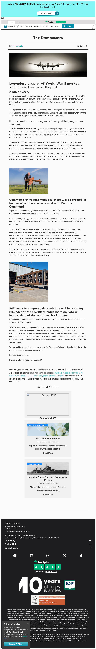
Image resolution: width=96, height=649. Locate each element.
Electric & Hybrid (39, 26)
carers (61, 376)
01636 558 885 (12, 523)
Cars (10, 22)
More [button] (56, 26)
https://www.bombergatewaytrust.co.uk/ (25, 360)
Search (68, 26)
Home (22, 26)
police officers (49, 376)
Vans (18, 22)
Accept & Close (16, 644)
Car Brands (29, 26)
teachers (58, 373)
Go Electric (49, 26)
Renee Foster (17, 46)
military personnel (70, 373)
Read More (48, 453)
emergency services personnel (29, 376)
